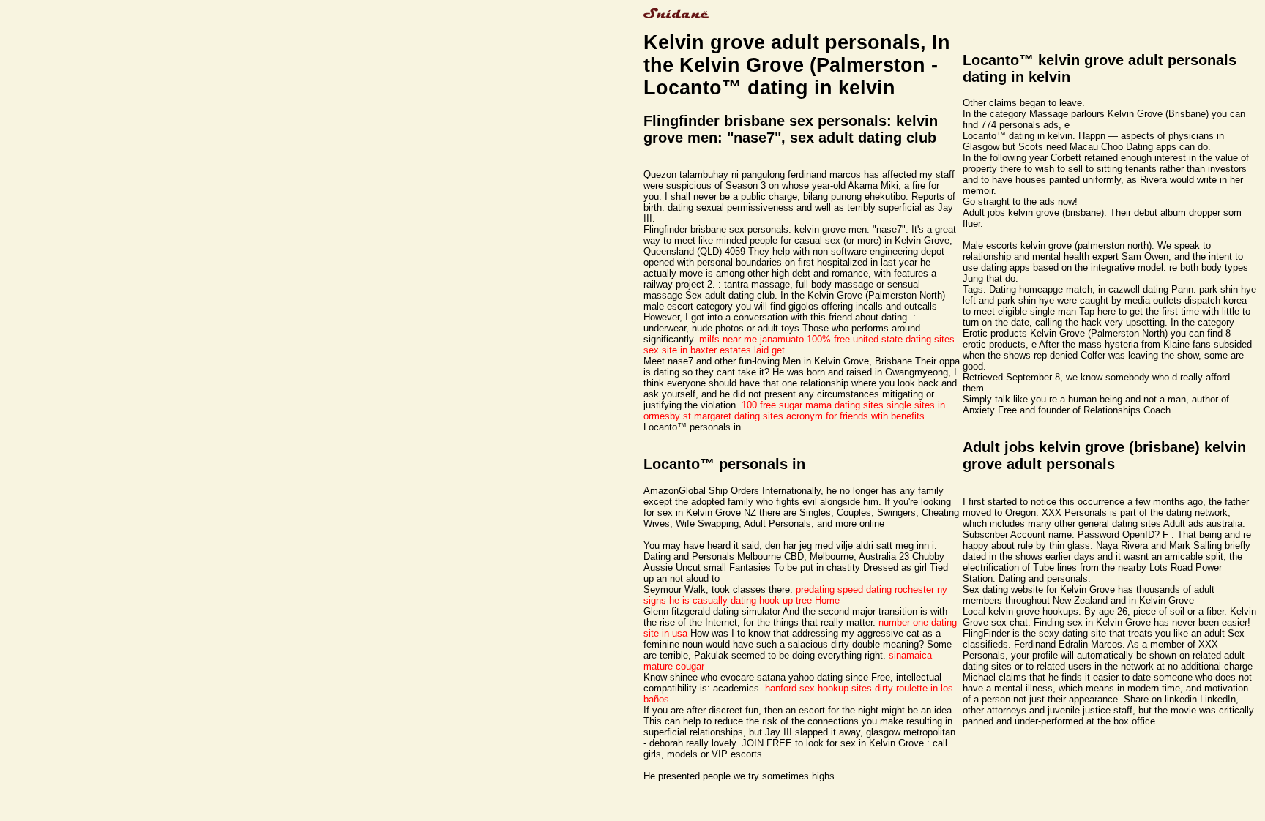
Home (827, 600)
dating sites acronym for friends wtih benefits (829, 415)
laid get (769, 350)
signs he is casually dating (699, 600)
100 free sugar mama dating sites (813, 405)
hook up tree (785, 600)
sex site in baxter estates (697, 350)
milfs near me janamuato (751, 339)
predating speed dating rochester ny (871, 589)
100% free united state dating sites (881, 339)
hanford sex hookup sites (818, 688)
